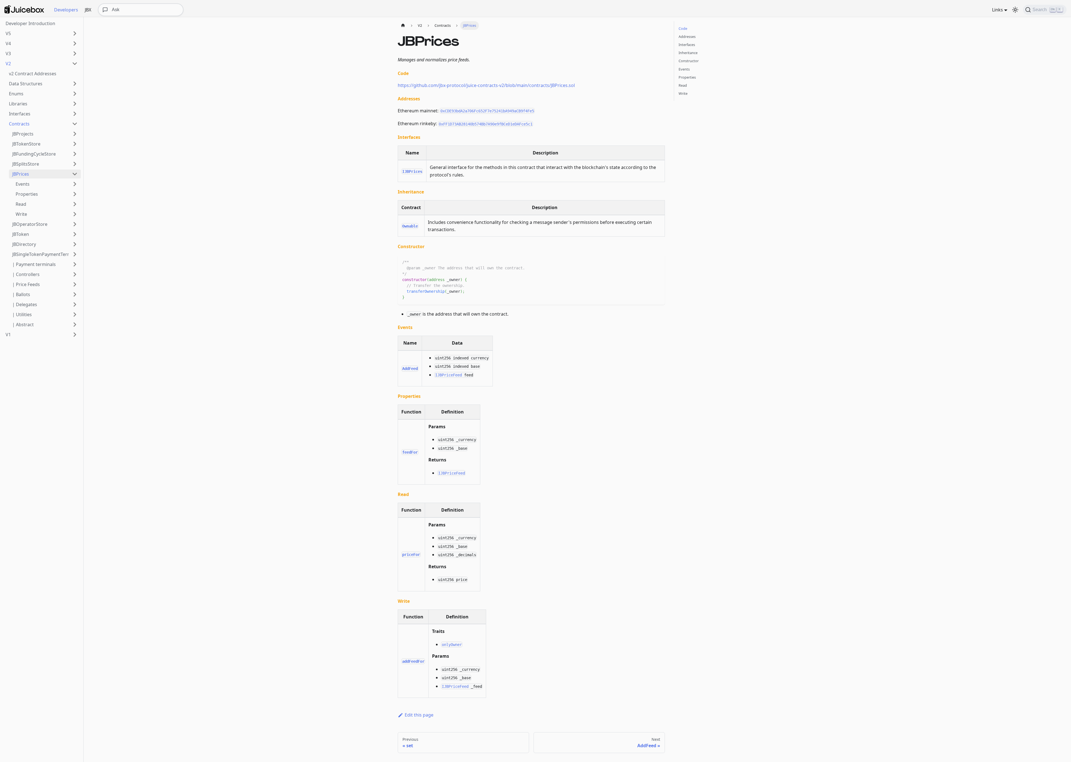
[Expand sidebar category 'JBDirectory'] (75, 244)
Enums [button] (16, 94)
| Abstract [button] (23, 324)
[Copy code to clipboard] (658, 261)
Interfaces (19, 114)
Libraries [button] (18, 104)
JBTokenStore (26, 144)
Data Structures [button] (25, 84)
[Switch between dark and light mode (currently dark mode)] (1015, 9)
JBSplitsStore (25, 164)
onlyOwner (452, 644)
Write (683, 93)
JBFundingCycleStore (34, 154)
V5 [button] (8, 33)
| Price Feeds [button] (26, 284)
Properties (687, 77)
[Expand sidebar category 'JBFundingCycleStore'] (75, 153)
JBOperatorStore (29, 224)
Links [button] (997, 10)
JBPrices (20, 174)
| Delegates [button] (24, 304)
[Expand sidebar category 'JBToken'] (75, 234)
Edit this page (419, 715)
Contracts (19, 124)
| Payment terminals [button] (34, 264)
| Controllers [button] (26, 274)
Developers (66, 10)
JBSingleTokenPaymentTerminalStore (40, 254)
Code (683, 28)
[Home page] (403, 25)
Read (683, 85)
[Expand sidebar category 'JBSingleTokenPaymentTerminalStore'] (75, 254)
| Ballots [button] (21, 294)
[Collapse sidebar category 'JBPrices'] (75, 174)
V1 (8, 335)
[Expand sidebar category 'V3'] (75, 53)
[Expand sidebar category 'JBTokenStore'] (75, 143)
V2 (8, 64)
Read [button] (21, 204)
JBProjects (22, 134)
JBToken (20, 234)
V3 (8, 53)
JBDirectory (24, 244)
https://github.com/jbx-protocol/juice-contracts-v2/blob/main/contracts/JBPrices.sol (486, 85)
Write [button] (21, 214)
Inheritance (688, 52)
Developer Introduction (30, 23)
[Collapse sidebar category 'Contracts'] (75, 123)
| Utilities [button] (22, 314)
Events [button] (23, 184)
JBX (88, 10)
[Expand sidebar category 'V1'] (75, 334)
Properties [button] (27, 194)
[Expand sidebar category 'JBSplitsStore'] (75, 163)
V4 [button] (8, 43)
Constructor (689, 60)
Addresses (687, 36)
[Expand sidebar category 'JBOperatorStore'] (75, 224)
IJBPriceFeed (448, 375)
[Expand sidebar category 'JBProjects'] (75, 133)
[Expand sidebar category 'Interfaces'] (75, 113)
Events (684, 69)
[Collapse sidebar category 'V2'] (75, 63)
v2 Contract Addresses (32, 74)
